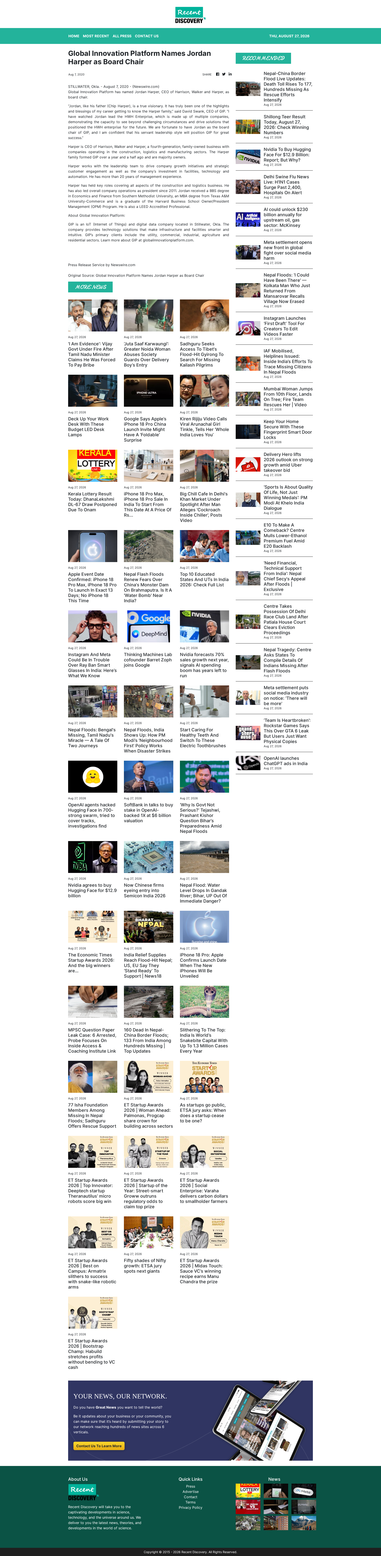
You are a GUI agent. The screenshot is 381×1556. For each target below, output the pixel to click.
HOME (73, 36)
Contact (190, 1497)
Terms (190, 1502)
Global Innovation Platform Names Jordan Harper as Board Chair (150, 275)
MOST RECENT (96, 36)
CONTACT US (147, 36)
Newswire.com (146, 86)
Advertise (191, 1491)
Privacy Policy (190, 1507)
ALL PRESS (122, 36)
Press (190, 1486)
